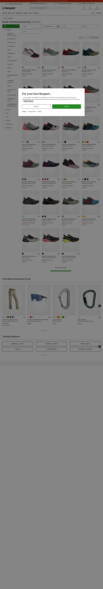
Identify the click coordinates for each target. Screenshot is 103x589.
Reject (36, 106)
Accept (66, 106)
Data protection (28, 101)
